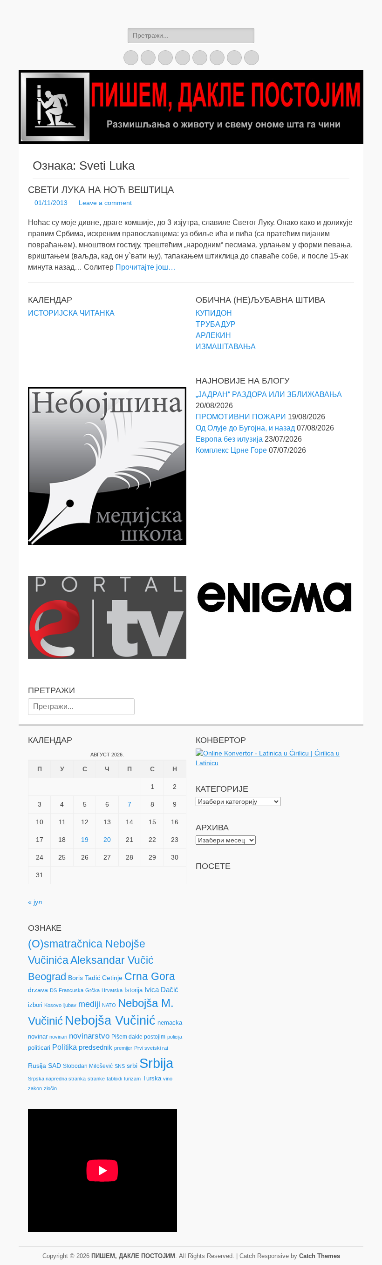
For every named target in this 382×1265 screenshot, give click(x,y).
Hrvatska (112, 990)
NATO (109, 1005)
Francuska (71, 990)
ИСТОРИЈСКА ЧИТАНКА (71, 313)
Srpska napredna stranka (57, 1078)
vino (167, 1078)
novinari (58, 1037)
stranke (96, 1078)
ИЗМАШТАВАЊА (226, 347)
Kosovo (52, 1005)
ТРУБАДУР (216, 324)
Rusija (37, 1065)
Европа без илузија (229, 439)
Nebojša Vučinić (110, 1020)
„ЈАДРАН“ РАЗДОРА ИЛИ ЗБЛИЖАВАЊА (269, 394)
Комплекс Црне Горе (231, 450)
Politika (64, 1047)
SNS (120, 1066)
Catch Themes (319, 1255)
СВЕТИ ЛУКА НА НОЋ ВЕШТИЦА (101, 190)
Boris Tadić (84, 977)
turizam (132, 1078)
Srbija (156, 1063)
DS (53, 990)
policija (174, 1037)
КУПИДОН (214, 313)
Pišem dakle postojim (138, 1036)
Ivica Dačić (161, 989)
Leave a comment (105, 202)
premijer (123, 1048)
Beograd (47, 976)
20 (107, 839)
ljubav (69, 1005)
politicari (39, 1047)
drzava (38, 989)
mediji (89, 1004)
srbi (132, 1065)
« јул (35, 902)
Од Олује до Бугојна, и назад (245, 428)
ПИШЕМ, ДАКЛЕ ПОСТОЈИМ (133, 1255)
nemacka (169, 1022)
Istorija (133, 990)
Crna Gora (149, 976)
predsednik (95, 1047)
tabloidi (114, 1078)
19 (85, 839)
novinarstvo (89, 1036)
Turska (152, 1078)
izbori (35, 1004)
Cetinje (112, 977)
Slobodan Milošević (88, 1066)
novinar (38, 1036)
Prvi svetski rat (151, 1048)
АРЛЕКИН (213, 335)
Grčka (92, 990)
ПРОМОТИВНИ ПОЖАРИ (241, 417)
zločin (50, 1088)
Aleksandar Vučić (112, 960)
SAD (54, 1065)
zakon (35, 1088)
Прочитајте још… (146, 267)
